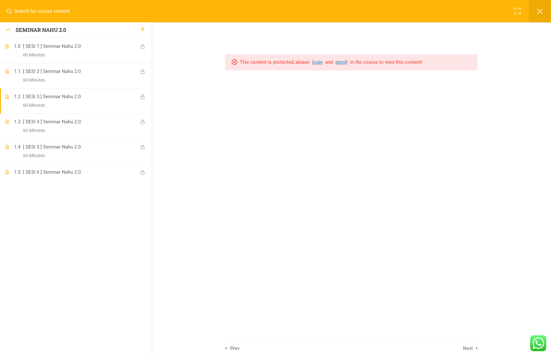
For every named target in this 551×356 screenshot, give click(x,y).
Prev (234, 348)
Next (468, 348)
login (317, 62)
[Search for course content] (11, 11)
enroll (341, 62)
